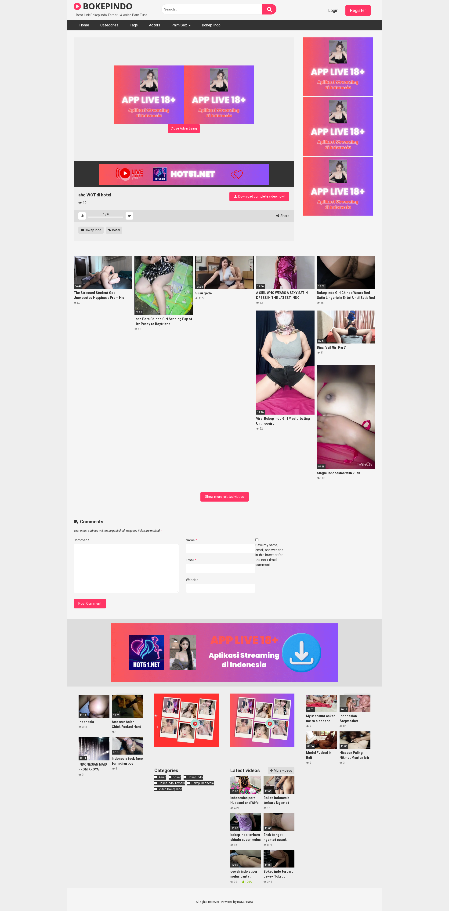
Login (333, 10)
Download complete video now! (261, 196)
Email (191, 560)
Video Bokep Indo (170, 789)
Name (191, 540)
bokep (177, 777)
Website (192, 580)
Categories (109, 25)
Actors (154, 25)
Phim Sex (179, 25)
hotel (116, 230)
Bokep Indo (211, 25)
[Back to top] (433, 897)
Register (358, 10)
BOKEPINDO (107, 6)
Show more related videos (224, 497)
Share (284, 216)
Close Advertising (184, 128)
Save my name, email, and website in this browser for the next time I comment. (269, 555)
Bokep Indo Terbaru (172, 783)
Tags (134, 25)
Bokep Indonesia (203, 783)
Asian (162, 777)
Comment (81, 540)
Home (84, 25)
